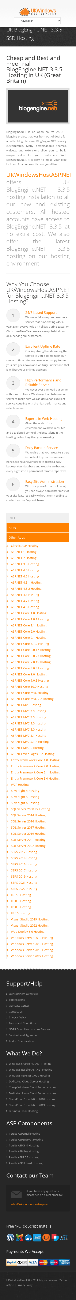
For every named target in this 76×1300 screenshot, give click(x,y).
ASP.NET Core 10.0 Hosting (29, 687)
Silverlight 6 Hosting (24, 803)
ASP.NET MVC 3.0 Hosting (28, 717)
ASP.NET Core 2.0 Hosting (28, 631)
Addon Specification (21, 1041)
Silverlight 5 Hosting (24, 797)
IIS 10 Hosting (20, 913)
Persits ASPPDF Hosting (23, 1157)
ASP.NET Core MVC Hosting (29, 693)
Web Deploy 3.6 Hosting (27, 932)
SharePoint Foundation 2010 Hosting (31, 1099)
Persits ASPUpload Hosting (25, 1163)
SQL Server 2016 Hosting (28, 821)
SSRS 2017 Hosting (23, 870)
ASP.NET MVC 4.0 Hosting (28, 723)
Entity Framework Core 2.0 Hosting (35, 766)
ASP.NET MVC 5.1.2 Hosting (29, 742)
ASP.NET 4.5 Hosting (24, 576)
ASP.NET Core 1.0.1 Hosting (29, 619)
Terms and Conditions (22, 1023)
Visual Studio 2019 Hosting (29, 919)
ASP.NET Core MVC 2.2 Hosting (32, 699)
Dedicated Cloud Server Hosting (28, 1081)
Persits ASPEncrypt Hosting (25, 1139)
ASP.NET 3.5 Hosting (24, 564)
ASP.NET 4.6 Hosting (24, 595)
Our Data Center (18, 1005)
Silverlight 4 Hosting (24, 791)
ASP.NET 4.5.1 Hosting (26, 582)
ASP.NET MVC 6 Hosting (27, 748)
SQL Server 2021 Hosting (28, 840)
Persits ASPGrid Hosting (23, 1145)
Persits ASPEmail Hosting (24, 1133)
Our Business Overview (23, 994)
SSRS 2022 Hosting (23, 889)
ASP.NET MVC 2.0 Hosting (28, 711)
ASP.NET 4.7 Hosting (24, 601)
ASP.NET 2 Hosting (23, 558)
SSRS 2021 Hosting (23, 883)
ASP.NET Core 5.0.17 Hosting (30, 650)
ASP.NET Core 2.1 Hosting (28, 638)
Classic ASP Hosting (24, 546)
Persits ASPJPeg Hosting (23, 1151)
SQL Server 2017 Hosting (28, 827)
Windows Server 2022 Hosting (31, 956)
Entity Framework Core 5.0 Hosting (35, 778)
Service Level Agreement (23, 1035)
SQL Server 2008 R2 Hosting (30, 809)
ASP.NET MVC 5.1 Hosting (28, 736)
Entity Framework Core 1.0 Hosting (35, 760)
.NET (12, 518)
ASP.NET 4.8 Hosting (24, 607)
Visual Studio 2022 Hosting (29, 925)
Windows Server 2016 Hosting (31, 944)
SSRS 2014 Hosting (23, 858)
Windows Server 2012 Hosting (31, 938)
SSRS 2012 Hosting (23, 852)
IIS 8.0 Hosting (20, 901)
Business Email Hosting (23, 1111)
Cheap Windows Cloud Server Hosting (32, 1087)
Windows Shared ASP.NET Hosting (29, 1064)
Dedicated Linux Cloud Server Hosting (32, 1093)
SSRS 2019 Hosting (23, 876)
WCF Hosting (19, 785)
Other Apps (17, 537)
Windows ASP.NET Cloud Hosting (29, 1075)
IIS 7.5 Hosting (20, 895)
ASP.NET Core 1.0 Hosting (28, 613)
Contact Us (15, 1011)
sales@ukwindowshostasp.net (30, 1204)
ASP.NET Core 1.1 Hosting (28, 625)
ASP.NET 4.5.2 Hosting (26, 589)
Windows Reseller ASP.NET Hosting (30, 1069)
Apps (12, 528)
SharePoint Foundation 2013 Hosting (31, 1105)
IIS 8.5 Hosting (20, 907)
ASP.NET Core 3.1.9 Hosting (29, 644)
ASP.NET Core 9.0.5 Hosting (29, 680)
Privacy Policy (17, 1017)
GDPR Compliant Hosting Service (29, 1029)
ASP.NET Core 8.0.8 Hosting (29, 668)
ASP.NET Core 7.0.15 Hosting (30, 662)
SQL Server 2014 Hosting (28, 815)
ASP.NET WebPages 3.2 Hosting (32, 754)
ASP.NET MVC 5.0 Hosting (28, 729)
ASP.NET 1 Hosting (23, 552)
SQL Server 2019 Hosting (28, 834)
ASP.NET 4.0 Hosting (24, 570)
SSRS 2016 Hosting (23, 864)
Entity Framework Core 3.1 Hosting (35, 772)
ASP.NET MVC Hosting (25, 705)
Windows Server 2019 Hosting (31, 950)
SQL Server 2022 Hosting (28, 846)
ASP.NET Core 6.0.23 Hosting (30, 656)
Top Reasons (16, 1000)
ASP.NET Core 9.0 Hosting (28, 674)
